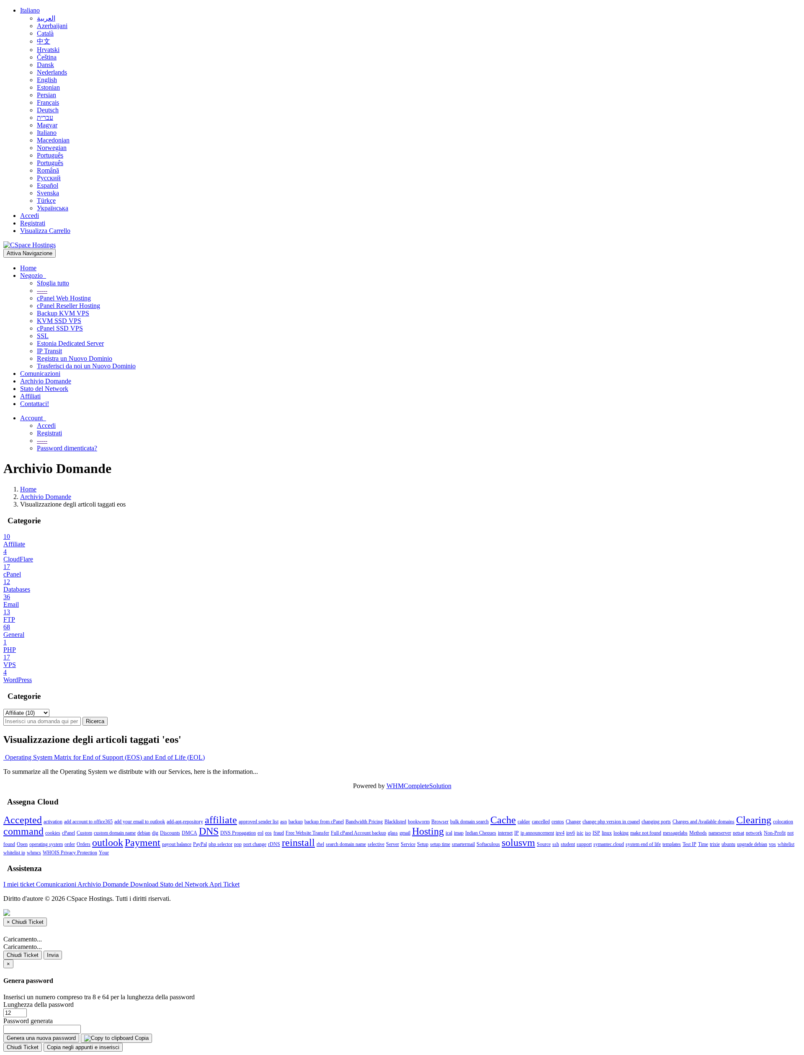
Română (48, 170)
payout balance (176, 844)
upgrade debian (752, 844)
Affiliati (30, 396)
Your (104, 853)
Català (45, 33)
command (23, 831)
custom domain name (115, 833)
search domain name (346, 844)
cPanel (68, 833)
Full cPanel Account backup (358, 833)
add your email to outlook (139, 822)
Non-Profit (775, 833)
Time (703, 844)
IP (516, 833)
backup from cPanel (324, 822)
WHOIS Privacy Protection (70, 853)
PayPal (200, 844)
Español (47, 185)
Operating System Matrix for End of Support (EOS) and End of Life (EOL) (104, 757)
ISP (596, 833)
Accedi (29, 215)
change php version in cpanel (611, 822)
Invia (53, 955)
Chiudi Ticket (23, 955)
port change (254, 844)
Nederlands (52, 72)
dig (155, 833)
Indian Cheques (480, 833)
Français (48, 102)
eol (260, 833)
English (47, 79)
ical (449, 833)
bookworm (419, 822)
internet (505, 833)
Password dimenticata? (67, 448)
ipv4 (560, 833)
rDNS (274, 844)
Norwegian (52, 147)
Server (392, 844)
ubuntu (728, 844)
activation (53, 822)
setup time (440, 844)
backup (296, 822)
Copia (141, 1038)
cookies (52, 833)
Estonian (48, 87)
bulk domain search (469, 822)
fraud (278, 833)
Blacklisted (395, 822)
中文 (43, 41)
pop (238, 844)
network (754, 833)
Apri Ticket (224, 884)
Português (50, 155)
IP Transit (49, 350)
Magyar (47, 125)
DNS (209, 831)
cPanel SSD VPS (60, 328)
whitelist (786, 844)
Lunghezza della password (38, 1004)
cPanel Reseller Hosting (68, 305)
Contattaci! (34, 403)
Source (544, 844)
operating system (46, 844)
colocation (783, 822)
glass (393, 833)
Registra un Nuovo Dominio (74, 358)
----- (42, 290)
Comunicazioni (40, 373)
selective (376, 844)
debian (143, 833)
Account (33, 417)
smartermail (463, 844)
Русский (49, 177)
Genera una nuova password (41, 1038)
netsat (738, 833)
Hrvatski (48, 49)
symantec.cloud (608, 844)
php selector (220, 844)
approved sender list (258, 822)
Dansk (45, 64)
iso (588, 833)
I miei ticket (19, 884)
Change (573, 822)
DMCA (189, 833)
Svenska (48, 193)
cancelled (541, 822)
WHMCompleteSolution (419, 785)
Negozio (33, 275)
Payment (142, 842)
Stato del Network (44, 388)
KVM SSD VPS (59, 320)
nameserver (720, 833)
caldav (524, 822)
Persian (46, 94)
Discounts (170, 833)
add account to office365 (88, 822)
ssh (555, 844)
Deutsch (48, 110)
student (568, 844)
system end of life (643, 844)
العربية (46, 18)
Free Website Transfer (307, 833)
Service (408, 844)
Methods (698, 833)
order (69, 844)
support (584, 844)
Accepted (22, 820)
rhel (320, 844)
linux (607, 833)
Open (22, 844)
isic (580, 833)
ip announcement (537, 833)
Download (145, 884)
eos (268, 833)
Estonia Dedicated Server (70, 343)
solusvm (518, 842)
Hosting (428, 831)
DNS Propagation (238, 833)
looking (621, 833)
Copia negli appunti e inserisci (83, 1047)
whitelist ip (14, 853)
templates (671, 844)
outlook (107, 842)
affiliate (221, 820)
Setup (422, 844)
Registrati (32, 223)
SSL (43, 335)
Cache (503, 820)
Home (28, 268)
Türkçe (46, 200)
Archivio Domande (45, 381)
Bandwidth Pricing (364, 822)
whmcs (34, 853)
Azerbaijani (52, 25)
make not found (645, 833)
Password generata (28, 1020)
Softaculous (488, 844)
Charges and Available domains (703, 822)
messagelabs (675, 833)
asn (283, 822)
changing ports (656, 822)
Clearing (753, 820)
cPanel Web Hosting (64, 298)
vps (772, 844)
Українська (52, 208)
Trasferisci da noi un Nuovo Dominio (86, 366)
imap (459, 833)
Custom (84, 833)
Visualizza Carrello (45, 230)
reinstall (298, 842)
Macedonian (53, 140)
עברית (45, 117)
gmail (404, 833)
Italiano (30, 10)
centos (557, 822)
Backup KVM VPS (63, 313)
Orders (83, 844)
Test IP (689, 844)
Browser (439, 822)
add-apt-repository (185, 822)
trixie (715, 844)
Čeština (47, 57)
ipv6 (570, 833)
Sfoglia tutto (53, 283)
